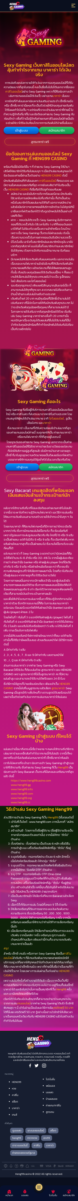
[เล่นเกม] (39, 1187)
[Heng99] (30, 6)
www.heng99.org (21, 798)
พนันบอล (50, 1086)
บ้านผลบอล (51, 1099)
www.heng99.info (22, 789)
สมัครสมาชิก (56, 130)
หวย (14, 1088)
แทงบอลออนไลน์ (36, 1130)
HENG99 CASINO (51, 175)
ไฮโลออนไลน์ (56, 418)
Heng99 (63, 767)
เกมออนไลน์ (23, 1003)
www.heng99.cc (20, 802)
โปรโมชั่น (50, 1079)
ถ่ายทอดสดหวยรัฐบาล (23, 1153)
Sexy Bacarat (17, 490)
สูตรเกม (50, 1112)
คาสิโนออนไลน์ (13, 91)
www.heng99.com (22, 793)
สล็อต (15, 1102)
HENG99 (16, 1082)
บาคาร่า (57, 96)
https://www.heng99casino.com (31, 780)
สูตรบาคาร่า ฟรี (40, 142)
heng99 (16, 1138)
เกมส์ (14, 1115)
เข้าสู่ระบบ (21, 130)
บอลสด (49, 1092)
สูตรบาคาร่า (58, 688)
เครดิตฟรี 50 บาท (63, 1007)
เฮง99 (46, 1138)
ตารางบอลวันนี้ (20, 1145)
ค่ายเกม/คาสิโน (53, 1105)
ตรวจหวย (32, 1138)
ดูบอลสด (16, 1130)
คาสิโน (15, 1095)
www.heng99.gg (21, 785)
